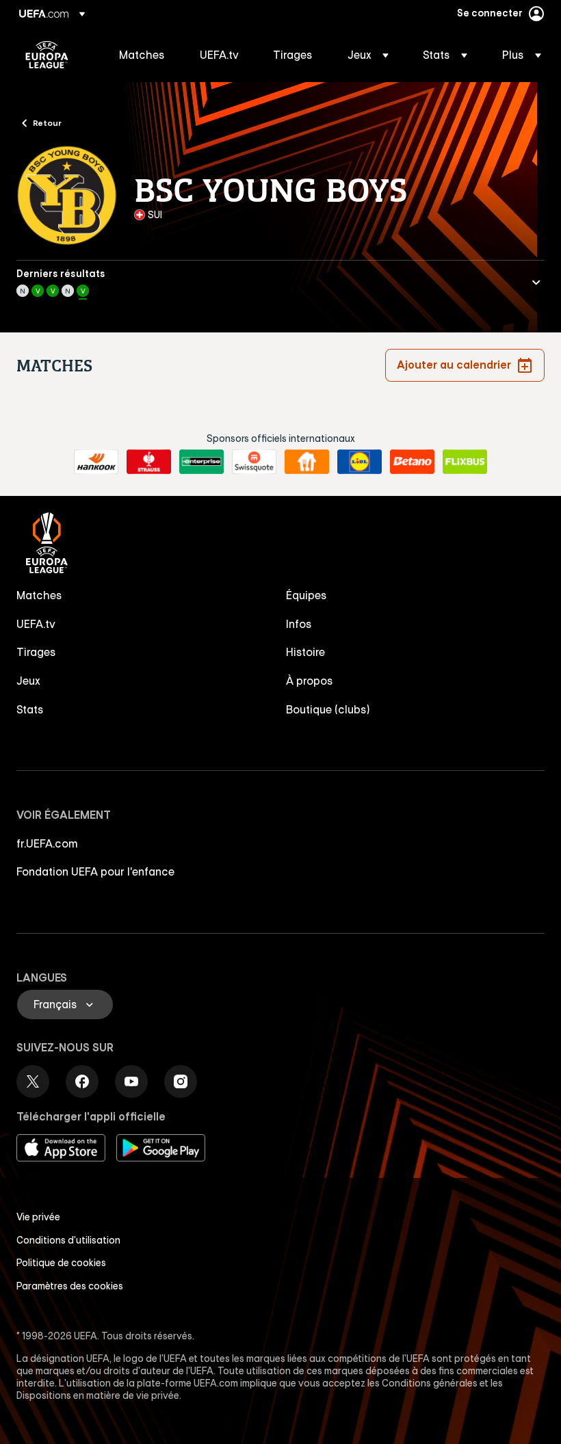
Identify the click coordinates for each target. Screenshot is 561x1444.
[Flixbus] (465, 461)
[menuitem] (142, 55)
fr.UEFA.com (47, 843)
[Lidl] (359, 461)
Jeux (28, 680)
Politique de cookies (61, 1262)
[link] (142, 55)
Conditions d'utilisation (68, 1240)
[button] (368, 55)
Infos (299, 624)
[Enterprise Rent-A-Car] (201, 461)
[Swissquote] (254, 461)
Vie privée (38, 1216)
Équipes (306, 595)
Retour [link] (47, 122)
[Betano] (412, 461)
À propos (309, 680)
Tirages (36, 652)
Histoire (305, 652)
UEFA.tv (35, 624)
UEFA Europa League (46, 54)
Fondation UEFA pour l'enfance (95, 871)
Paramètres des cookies (69, 1286)
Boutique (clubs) (328, 709)
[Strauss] (149, 461)
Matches (39, 595)
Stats (30, 709)
